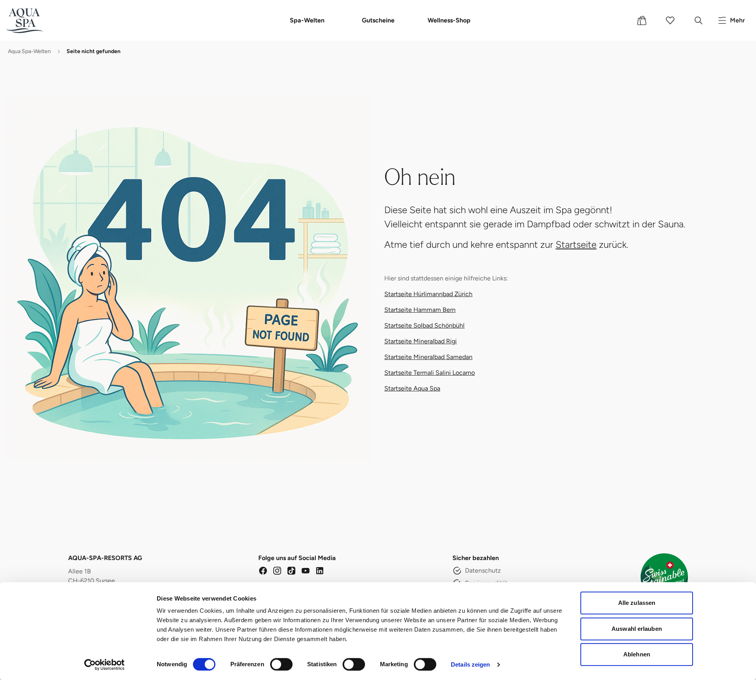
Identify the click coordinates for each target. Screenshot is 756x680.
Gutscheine (378, 20)
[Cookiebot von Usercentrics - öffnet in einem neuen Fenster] (104, 665)
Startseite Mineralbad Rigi (420, 341)
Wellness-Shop (449, 20)
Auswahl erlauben (636, 628)
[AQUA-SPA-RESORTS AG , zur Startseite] (36, 20)
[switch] (281, 664)
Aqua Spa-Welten (29, 51)
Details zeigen (470, 664)
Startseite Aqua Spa (412, 388)
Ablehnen (636, 654)
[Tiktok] (291, 570)
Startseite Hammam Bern (420, 309)
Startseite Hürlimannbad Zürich (428, 294)
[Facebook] (263, 570)
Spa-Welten (307, 20)
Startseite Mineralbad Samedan (428, 357)
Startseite (576, 244)
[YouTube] (305, 570)
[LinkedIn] (319, 570)
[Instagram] (277, 570)
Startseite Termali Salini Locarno (429, 372)
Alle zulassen (636, 602)
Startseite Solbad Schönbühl (424, 325)
